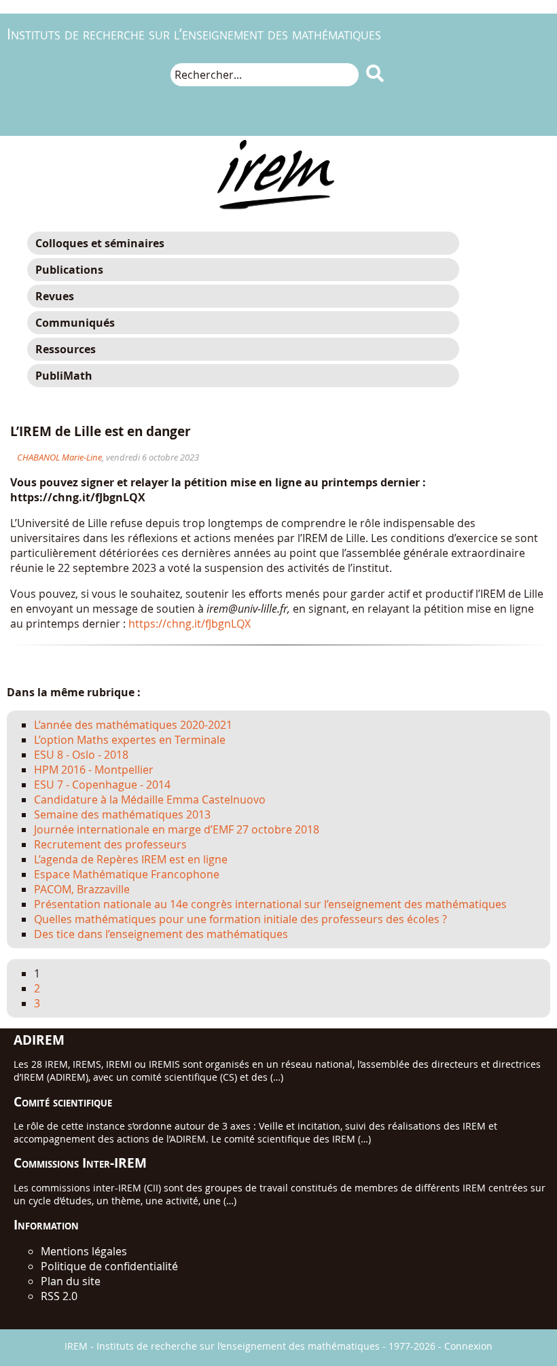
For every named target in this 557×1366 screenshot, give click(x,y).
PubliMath (63, 375)
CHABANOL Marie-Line (59, 457)
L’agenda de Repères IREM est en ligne (131, 859)
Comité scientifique (63, 1101)
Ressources (65, 349)
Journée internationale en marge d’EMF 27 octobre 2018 (176, 829)
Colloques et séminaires (99, 243)
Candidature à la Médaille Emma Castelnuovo (150, 799)
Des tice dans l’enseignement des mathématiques (161, 934)
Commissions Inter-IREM (80, 1162)
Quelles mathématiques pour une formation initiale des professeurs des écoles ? (240, 919)
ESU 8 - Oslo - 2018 (81, 754)
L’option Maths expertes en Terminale (130, 739)
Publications (69, 269)
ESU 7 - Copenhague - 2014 (102, 784)
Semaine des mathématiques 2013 (122, 814)
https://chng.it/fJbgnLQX (189, 623)
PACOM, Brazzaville (82, 889)
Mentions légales (84, 1251)
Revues (54, 296)
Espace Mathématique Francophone (126, 874)
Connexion (468, 1346)
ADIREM (39, 1039)
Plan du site (71, 1281)
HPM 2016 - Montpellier (94, 769)
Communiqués (75, 322)
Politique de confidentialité (109, 1266)
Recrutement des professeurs (110, 844)
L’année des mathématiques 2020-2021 (133, 724)
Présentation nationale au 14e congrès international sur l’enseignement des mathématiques (270, 904)
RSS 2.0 (59, 1296)
